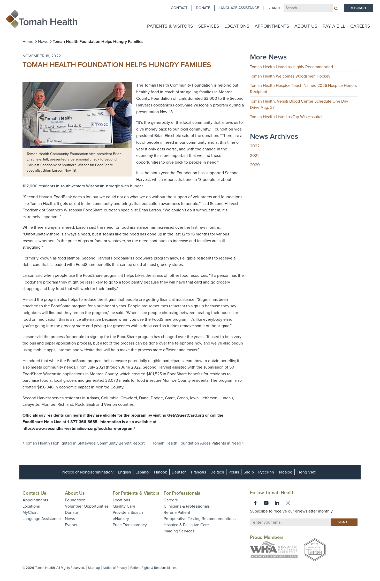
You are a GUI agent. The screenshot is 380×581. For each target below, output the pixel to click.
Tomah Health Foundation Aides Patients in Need (197, 443)
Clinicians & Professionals (187, 506)
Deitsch (217, 472)
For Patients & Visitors (136, 493)
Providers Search (128, 512)
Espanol (142, 472)
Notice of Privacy (115, 568)
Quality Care (124, 506)
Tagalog (285, 472)
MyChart (30, 512)
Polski (234, 472)
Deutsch (179, 472)
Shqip (249, 472)
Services (208, 26)
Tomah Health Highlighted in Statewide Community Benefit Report (84, 443)
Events (71, 525)
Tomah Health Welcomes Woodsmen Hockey (290, 76)
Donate (203, 8)
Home (27, 41)
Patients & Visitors (170, 26)
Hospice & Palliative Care (186, 525)
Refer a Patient (177, 512)
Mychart (358, 8)
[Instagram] (288, 503)
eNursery (121, 518)
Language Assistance (239, 8)
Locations (236, 26)
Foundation (75, 500)
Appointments (272, 26)
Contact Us (34, 493)
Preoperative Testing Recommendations (199, 518)
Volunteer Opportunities (87, 506)
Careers (360, 26)
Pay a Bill (334, 26)
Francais (198, 472)
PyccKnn (266, 472)
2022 (255, 146)
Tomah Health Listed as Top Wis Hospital (286, 116)
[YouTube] (266, 503)
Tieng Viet (306, 472)
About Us (305, 26)
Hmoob (160, 472)
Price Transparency (130, 525)
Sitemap (94, 568)
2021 (254, 155)
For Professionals (182, 493)
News (43, 41)
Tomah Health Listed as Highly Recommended (291, 67)
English (124, 472)
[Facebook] (255, 503)
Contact (179, 8)
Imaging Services (179, 531)
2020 (255, 164)
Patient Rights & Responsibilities (153, 568)
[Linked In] (277, 503)
